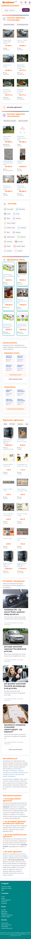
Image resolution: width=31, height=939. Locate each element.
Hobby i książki (10, 237)
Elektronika (22, 209)
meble (21, 779)
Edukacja (18, 232)
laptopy (11, 781)
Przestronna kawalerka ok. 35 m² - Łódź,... (22, 301)
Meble (5, 424)
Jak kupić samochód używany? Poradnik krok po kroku (15, 648)
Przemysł (20, 241)
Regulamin (4, 913)
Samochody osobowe (9, 24)
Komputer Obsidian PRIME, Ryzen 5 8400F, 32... (7, 441)
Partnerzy (4, 901)
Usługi (8, 214)
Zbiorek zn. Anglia (7, 538)
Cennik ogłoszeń (6, 900)
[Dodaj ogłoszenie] (25, 2)
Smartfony (20, 424)
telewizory (17, 781)
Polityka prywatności (7, 915)
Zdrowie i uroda (11, 227)
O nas (3, 896)
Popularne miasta (6, 888)
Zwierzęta (23, 227)
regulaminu (23, 932)
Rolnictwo (9, 241)
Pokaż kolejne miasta (15, 375)
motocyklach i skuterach (17, 770)
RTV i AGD (12, 424)
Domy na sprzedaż (23, 120)
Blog (2, 890)
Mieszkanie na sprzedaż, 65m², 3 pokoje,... (7, 187)
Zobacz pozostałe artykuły (15, 749)
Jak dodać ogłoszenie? (14, 107)
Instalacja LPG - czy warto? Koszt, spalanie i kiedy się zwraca (14, 611)
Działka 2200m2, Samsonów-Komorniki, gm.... (7, 138)
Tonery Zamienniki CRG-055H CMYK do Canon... (22, 325)
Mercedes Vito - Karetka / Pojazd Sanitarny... (21, 66)
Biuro (8, 232)
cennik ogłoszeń (20, 814)
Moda (8, 218)
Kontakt (3, 910)
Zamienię (9, 251)
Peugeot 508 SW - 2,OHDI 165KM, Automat (7, 42)
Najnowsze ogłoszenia (13, 420)
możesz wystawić (22, 805)
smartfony (6, 781)
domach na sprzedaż (15, 774)
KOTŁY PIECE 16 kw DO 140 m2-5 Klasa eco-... (7, 301)
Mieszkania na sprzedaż (10, 120)
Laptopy (28, 424)
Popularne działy (6, 886)
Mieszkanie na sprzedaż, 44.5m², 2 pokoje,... (22, 138)
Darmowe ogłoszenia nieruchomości (16, 115)
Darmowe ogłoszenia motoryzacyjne (16, 19)
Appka (3, 898)
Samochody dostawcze (22, 24)
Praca (17, 214)
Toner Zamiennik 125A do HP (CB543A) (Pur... (8, 276)
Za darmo (20, 251)
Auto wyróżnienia (6, 925)
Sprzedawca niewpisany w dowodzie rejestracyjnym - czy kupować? (14, 728)
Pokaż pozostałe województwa (15, 409)
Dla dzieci (18, 218)
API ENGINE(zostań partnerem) (6, 927)
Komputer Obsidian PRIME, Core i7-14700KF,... (7, 564)
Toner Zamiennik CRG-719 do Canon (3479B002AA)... (7, 325)
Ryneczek (22, 237)
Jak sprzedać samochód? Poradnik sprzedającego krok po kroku (15, 686)
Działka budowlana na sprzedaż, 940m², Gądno (8, 162)
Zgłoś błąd (4, 911)
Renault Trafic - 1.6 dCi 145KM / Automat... (21, 91)
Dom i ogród (10, 209)
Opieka (9, 246)
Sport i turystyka (11, 223)
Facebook (4, 903)
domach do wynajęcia (9, 776)
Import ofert (4, 923)
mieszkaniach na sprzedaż (10, 772)
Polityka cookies (5, 916)
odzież (26, 779)
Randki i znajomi (21, 246)
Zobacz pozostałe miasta (15, 379)
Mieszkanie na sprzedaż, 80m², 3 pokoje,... (21, 187)
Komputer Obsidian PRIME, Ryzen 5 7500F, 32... (22, 564)
